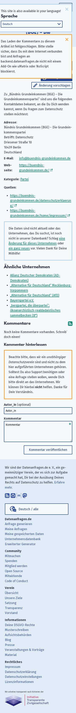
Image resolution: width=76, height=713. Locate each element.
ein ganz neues (19, 248)
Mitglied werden (16, 566)
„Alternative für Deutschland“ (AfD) (34, 295)
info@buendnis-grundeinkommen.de (45, 158)
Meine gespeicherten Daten (24, 534)
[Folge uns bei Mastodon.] (24, 495)
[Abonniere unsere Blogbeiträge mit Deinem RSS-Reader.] (7, 495)
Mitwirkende (13, 576)
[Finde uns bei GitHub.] (13, 495)
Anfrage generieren (18, 524)
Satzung (10, 603)
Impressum (12, 667)
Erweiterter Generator (20, 544)
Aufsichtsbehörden (18, 635)
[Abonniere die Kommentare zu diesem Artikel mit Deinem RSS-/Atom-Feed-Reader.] (70, 323)
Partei (24, 179)
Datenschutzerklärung (20, 672)
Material (11, 655)
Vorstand (11, 613)
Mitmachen (12, 556)
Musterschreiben (17, 630)
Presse (10, 645)
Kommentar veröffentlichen (48, 450)
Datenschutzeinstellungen (23, 677)
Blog (8, 640)
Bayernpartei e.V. (22, 300)
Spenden (11, 561)
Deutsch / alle (28, 509)
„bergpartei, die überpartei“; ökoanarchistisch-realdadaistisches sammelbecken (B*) (35, 310)
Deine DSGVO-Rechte (20, 625)
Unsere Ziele (13, 598)
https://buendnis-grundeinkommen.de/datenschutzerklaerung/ (40, 200)
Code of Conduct (16, 581)
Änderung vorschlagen (54, 85)
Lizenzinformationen (19, 682)
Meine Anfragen (16, 529)
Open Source (14, 571)
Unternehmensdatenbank (23, 539)
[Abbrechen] (66, 9)
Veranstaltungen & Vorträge (24, 650)
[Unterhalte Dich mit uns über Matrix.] (19, 495)
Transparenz (14, 608)
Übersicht (11, 593)
